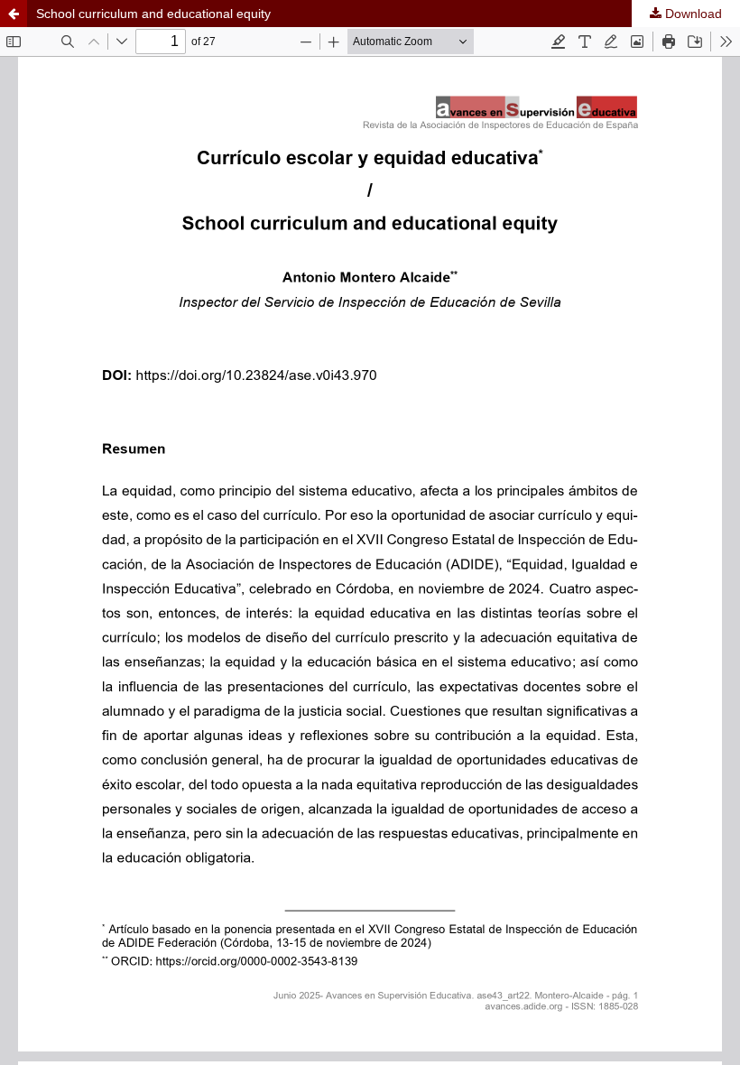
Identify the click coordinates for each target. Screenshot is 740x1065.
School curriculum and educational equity (153, 13)
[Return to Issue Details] (13, 13)
